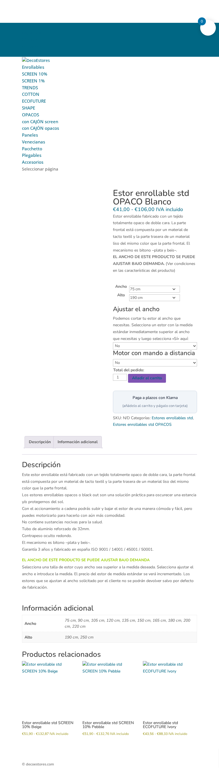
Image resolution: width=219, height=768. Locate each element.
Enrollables (33, 67)
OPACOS (30, 114)
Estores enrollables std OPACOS (142, 424)
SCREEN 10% (34, 74)
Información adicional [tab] (78, 442)
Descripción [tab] (40, 442)
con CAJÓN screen (40, 121)
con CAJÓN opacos (40, 128)
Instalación (31, 26)
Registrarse (32, 33)
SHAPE (28, 108)
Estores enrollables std (172, 418)
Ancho (121, 287)
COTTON (30, 94)
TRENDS (30, 87)
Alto (121, 295)
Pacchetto (32, 148)
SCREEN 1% (33, 81)
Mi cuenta (30, 39)
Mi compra (31, 46)
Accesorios (32, 162)
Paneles (30, 135)
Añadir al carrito (147, 378)
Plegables (31, 155)
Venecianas (33, 142)
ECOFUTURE (34, 101)
